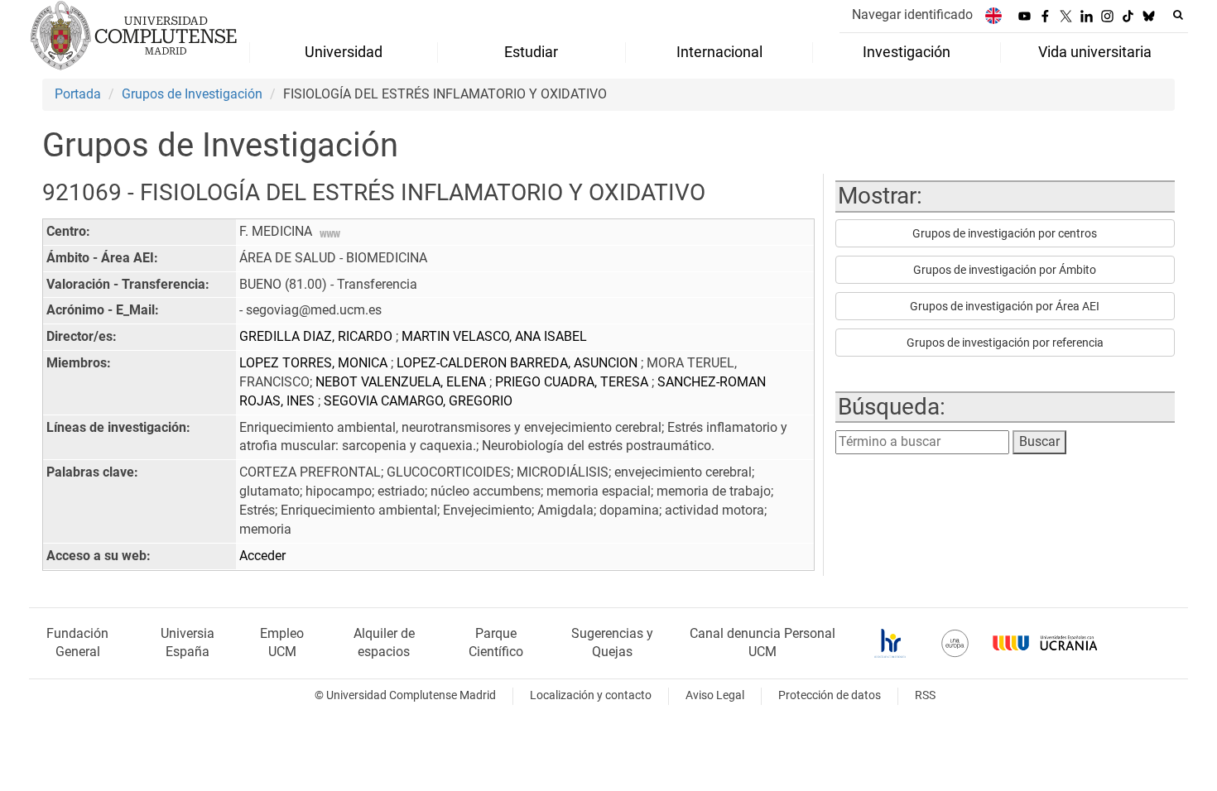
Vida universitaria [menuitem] (1095, 52)
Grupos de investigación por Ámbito (1004, 269)
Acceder (262, 555)
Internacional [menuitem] (719, 52)
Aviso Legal (714, 695)
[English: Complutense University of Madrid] (993, 15)
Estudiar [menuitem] (531, 52)
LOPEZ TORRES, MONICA (315, 363)
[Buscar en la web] (1178, 15)
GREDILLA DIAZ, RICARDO (317, 336)
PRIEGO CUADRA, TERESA (573, 382)
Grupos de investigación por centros (1004, 233)
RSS (925, 695)
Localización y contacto (591, 695)
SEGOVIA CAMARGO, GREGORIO (418, 401)
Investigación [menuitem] (906, 52)
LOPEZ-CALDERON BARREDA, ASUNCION (519, 363)
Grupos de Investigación (192, 94)
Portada (78, 94)
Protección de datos (829, 695)
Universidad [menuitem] (343, 52)
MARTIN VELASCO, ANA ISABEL (494, 336)
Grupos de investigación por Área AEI (1004, 306)
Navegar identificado (912, 14)
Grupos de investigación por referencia (1005, 342)
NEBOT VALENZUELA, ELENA (402, 382)
